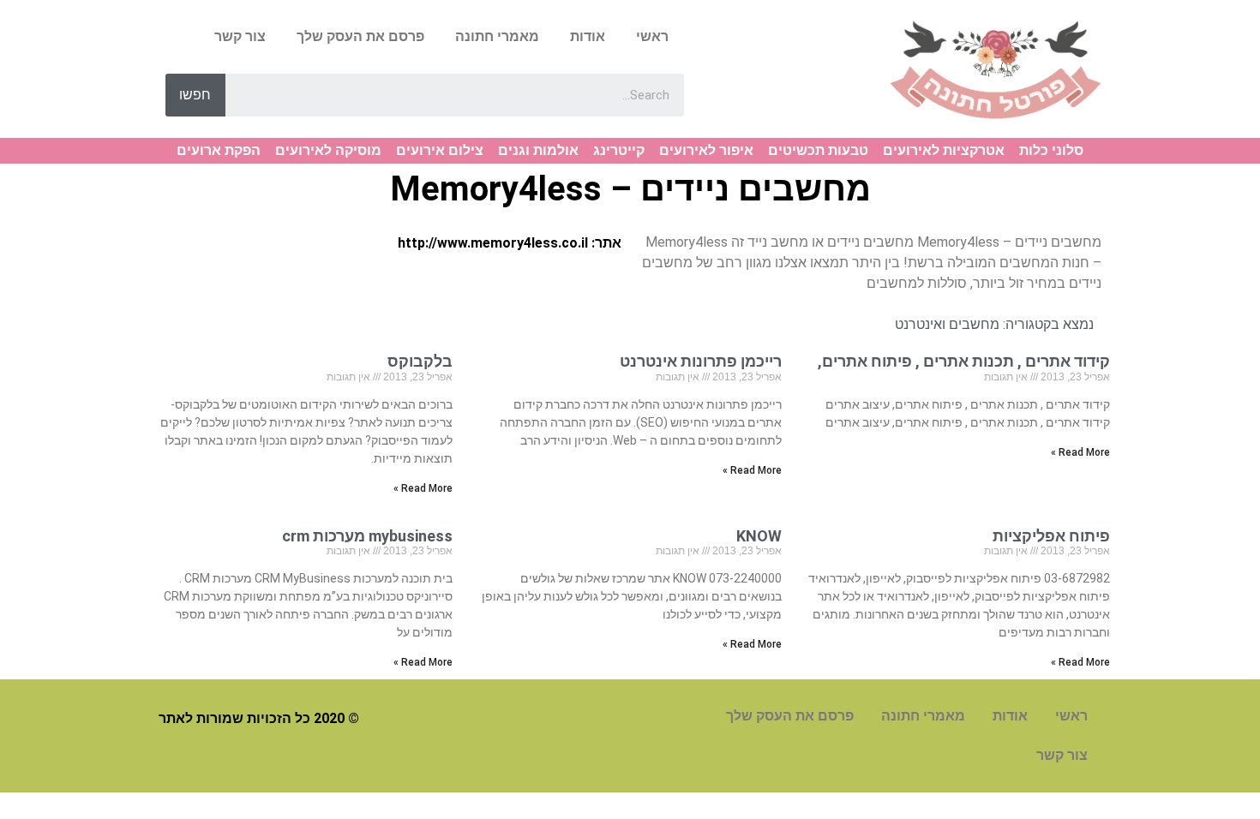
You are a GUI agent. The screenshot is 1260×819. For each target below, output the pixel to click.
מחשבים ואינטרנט (947, 324)
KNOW (759, 536)
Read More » (1080, 452)
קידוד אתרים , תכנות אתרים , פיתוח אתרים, (964, 361)
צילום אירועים (439, 150)
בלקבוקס (417, 361)
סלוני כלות (1051, 150)
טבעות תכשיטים (818, 150)
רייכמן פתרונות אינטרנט (701, 361)
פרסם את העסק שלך (360, 36)
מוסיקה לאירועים (328, 150)
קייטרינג (619, 150)
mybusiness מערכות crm (367, 536)
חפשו (195, 95)
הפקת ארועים (219, 150)
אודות (587, 36)
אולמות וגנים (538, 150)
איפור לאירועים (706, 150)
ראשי (652, 36)
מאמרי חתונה (497, 36)
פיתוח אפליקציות (1051, 536)
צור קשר (240, 36)
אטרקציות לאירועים (944, 150)
